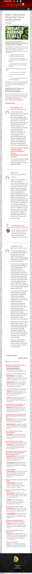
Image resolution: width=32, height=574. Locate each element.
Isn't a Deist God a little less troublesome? (16, 389)
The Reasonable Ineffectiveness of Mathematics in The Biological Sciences (15, 520)
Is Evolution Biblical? (23, 358)
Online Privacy (17, 568)
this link (19, 83)
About (17, 566)
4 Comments (8, 23)
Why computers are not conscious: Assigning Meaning (14, 431)
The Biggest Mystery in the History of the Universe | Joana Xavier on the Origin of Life (16, 416)
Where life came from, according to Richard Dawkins (16, 480)
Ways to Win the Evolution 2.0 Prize (14, 506)
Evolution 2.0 (16, 5)
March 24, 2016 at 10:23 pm (19, 227)
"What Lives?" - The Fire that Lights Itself (15, 373)
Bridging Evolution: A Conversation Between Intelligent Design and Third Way (16, 441)
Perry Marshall (16, 226)
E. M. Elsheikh (15, 107)
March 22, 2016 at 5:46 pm (19, 174)
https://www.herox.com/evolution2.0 (14, 99)
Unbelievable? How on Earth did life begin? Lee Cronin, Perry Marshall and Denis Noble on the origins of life (16, 453)
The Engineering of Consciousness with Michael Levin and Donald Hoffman (15, 404)
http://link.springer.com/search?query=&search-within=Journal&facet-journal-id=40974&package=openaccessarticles (19, 152)
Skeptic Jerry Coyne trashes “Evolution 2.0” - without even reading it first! (16, 365)
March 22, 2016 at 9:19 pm (19, 248)
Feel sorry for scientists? (12, 542)
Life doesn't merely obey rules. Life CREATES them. (14, 531)
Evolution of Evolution (11, 355)
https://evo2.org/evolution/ (13, 91)
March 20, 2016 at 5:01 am (19, 109)
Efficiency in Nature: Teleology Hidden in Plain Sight (16, 490)
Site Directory (18, 565)
